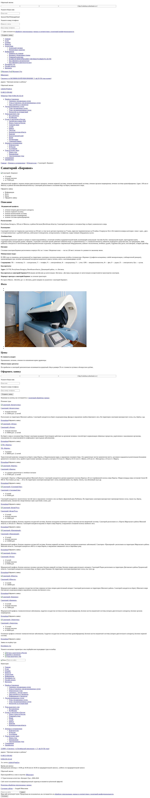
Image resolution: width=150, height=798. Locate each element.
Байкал (11, 128)
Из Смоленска (14, 115)
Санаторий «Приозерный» (10, 534)
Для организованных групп (14, 106)
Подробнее (4, 420)
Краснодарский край (16, 136)
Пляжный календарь (16, 57)
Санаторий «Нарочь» (8, 469)
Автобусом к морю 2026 (17, 121)
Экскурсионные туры (16, 156)
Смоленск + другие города (18, 692)
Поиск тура (13, 152)
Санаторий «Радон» (8, 556)
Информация (9, 51)
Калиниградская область (17, 132)
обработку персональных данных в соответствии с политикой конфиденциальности (44, 31)
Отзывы (8, 42)
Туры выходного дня (12, 114)
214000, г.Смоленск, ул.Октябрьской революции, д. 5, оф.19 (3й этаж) (25, 749)
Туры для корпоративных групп (20, 110)
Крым (11, 137)
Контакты (8, 68)
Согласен (4, 796)
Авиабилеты (9, 159)
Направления (13, 154)
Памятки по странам (16, 53)
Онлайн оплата (10, 66)
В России (12, 147)
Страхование (9, 158)
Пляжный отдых (15, 716)
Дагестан (12, 130)
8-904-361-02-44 (17, 96)
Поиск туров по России (17, 123)
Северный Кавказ (15, 141)
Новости (8, 44)
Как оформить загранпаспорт (19, 61)
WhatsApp (4, 96)
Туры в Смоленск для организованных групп (25, 103)
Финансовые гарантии (17, 50)
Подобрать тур (10, 64)
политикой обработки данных (38, 398)
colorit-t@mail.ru (6, 89)
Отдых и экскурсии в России (15, 119)
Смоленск (26, 78)
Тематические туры (16, 691)
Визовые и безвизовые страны (19, 55)
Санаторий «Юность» (8, 579)
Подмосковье (13, 139)
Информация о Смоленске (18, 696)
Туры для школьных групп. (18, 108)
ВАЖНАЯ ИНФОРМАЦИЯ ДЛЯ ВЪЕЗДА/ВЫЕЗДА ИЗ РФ (30, 59)
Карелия (12, 134)
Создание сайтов (7, 788)
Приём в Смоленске (12, 99)
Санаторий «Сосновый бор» (11, 490)
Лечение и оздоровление (13, 143)
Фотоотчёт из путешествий (18, 112)
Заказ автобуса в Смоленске (18, 105)
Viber (10, 96)
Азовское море (14, 125)
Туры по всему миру (12, 150)
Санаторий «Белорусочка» (10, 408)
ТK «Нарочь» (5, 448)
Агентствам (9, 46)
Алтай (11, 126)
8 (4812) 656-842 (6, 92)
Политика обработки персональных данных (16, 785)
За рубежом (13, 148)
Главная (7, 39)
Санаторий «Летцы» (8, 427)
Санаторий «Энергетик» (9, 623)
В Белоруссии (14, 145)
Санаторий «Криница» (9, 600)
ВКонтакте (4, 75)
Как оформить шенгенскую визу (20, 62)
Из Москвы (13, 117)
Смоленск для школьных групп (20, 101)
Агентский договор (16, 48)
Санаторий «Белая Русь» (9, 511)
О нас (7, 40)
